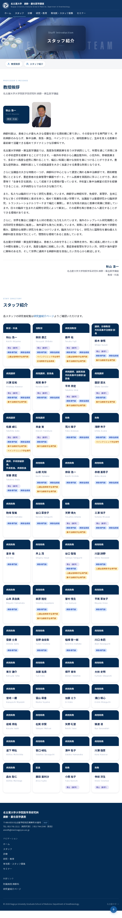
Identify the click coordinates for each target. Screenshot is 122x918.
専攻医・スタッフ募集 (62, 13)
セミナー (81, 13)
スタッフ (19, 13)
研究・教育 (41, 13)
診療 (30, 13)
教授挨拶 (15, 63)
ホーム (7, 13)
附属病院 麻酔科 (11, 884)
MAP (45, 822)
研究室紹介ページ (44, 316)
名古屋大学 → (113, 904)
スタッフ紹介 (36, 63)
